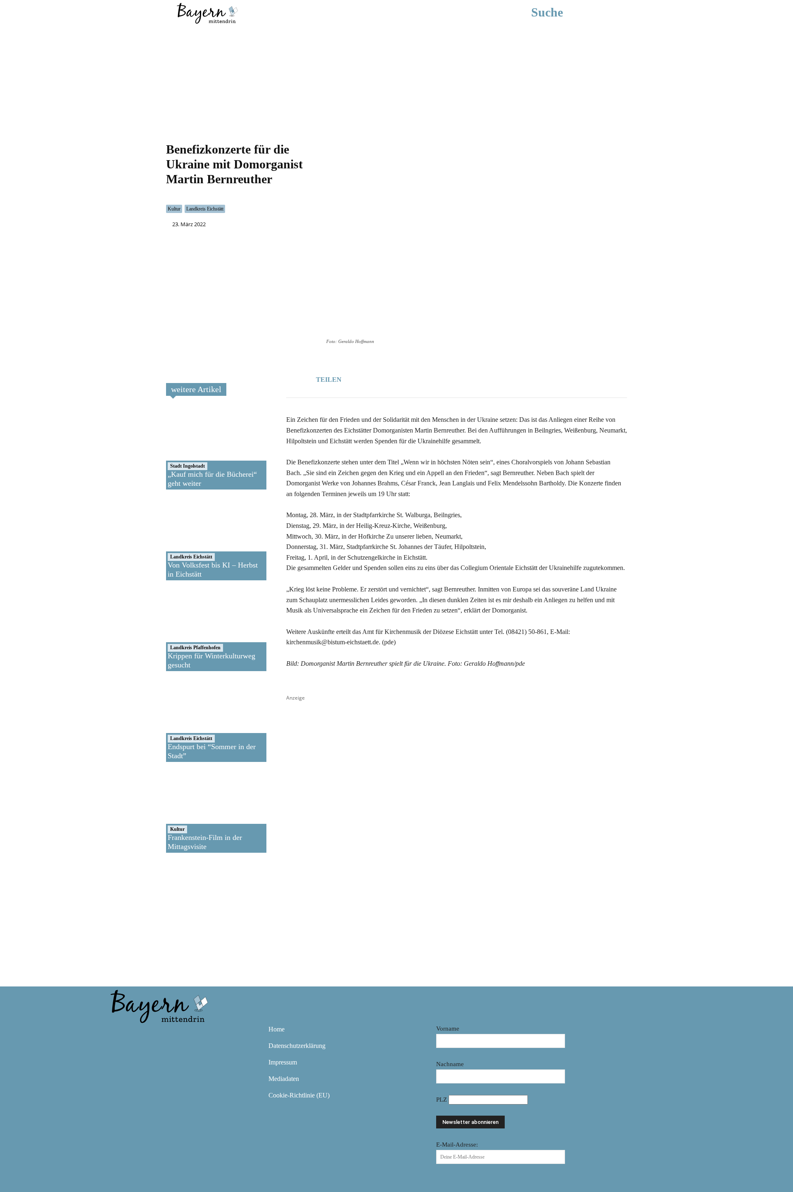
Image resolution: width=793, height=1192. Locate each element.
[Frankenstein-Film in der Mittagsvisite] (195, 811)
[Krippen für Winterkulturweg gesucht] (195, 630)
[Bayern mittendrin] (207, 12)
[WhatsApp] (398, 378)
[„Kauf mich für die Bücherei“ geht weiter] (195, 448)
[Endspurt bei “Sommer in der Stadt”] (195, 720)
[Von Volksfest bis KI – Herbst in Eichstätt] (195, 539)
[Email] (417, 378)
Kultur (174, 209)
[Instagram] (143, 1035)
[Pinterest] (167, 1035)
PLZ (442, 1099)
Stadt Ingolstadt (187, 466)
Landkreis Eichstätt (204, 209)
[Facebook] (379, 378)
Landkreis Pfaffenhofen (195, 647)
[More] (437, 378)
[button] (559, 12)
